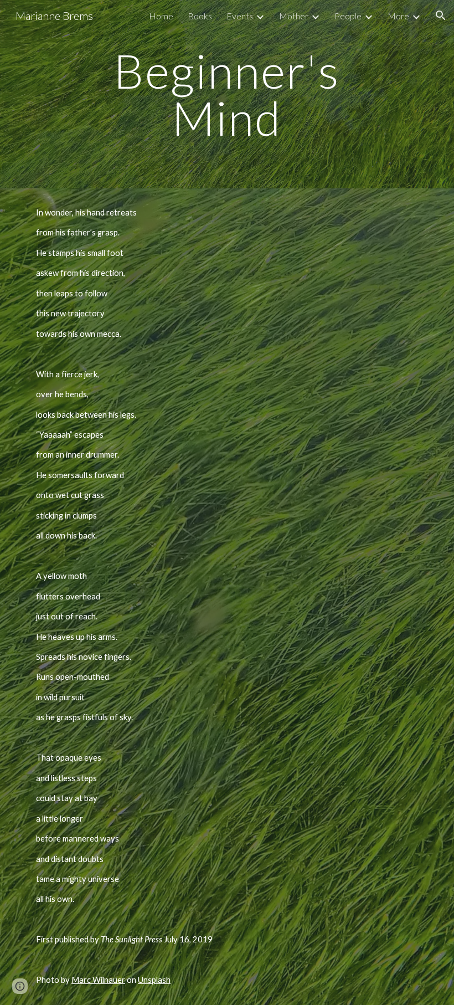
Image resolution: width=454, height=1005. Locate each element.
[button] (440, 15)
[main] (227, 94)
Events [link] (239, 16)
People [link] (348, 16)
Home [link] (161, 16)
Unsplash (154, 980)
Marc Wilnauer (98, 980)
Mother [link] (293, 16)
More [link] (398, 16)
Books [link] (200, 16)
